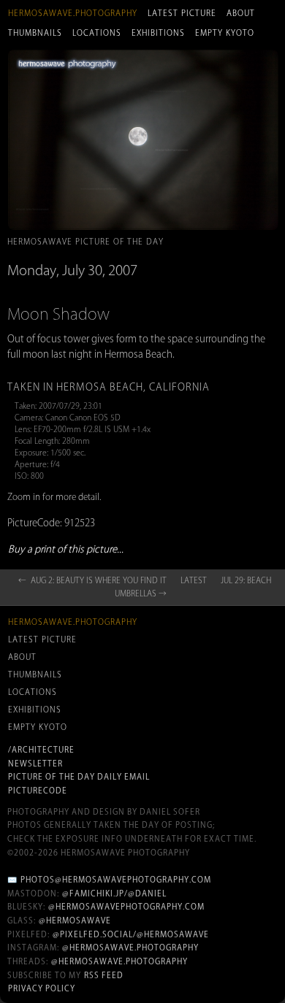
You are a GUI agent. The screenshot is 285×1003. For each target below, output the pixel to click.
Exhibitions (158, 32)
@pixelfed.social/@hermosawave (131, 934)
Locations (96, 32)
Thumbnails (35, 32)
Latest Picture (182, 13)
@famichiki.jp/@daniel (114, 893)
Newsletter (35, 763)
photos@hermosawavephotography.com (115, 879)
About (241, 13)
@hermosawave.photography (130, 947)
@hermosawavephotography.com (126, 906)
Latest (193, 580)
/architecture (41, 749)
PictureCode (37, 790)
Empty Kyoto (224, 32)
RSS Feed (103, 975)
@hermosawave (75, 920)
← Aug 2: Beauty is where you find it (92, 580)
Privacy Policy (41, 988)
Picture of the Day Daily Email (79, 776)
